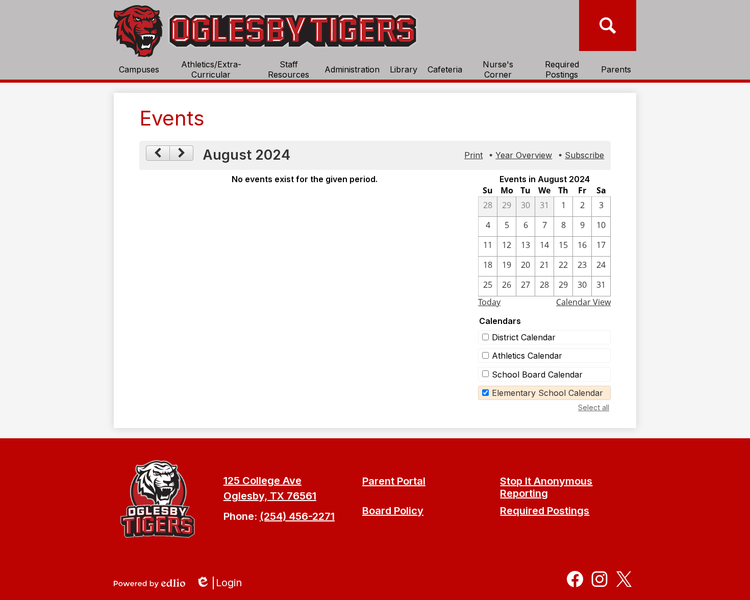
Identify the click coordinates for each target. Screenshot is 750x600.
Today (489, 302)
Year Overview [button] (523, 155)
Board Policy (392, 511)
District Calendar (524, 337)
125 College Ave (262, 480)
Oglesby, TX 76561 (269, 496)
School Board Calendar (537, 374)
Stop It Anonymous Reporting (546, 487)
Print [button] (473, 155)
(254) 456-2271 (297, 516)
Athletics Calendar (527, 356)
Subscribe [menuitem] (584, 155)
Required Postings (544, 511)
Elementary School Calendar (547, 393)
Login (222, 583)
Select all (593, 407)
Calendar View (583, 302)
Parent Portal (394, 481)
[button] (139, 69)
